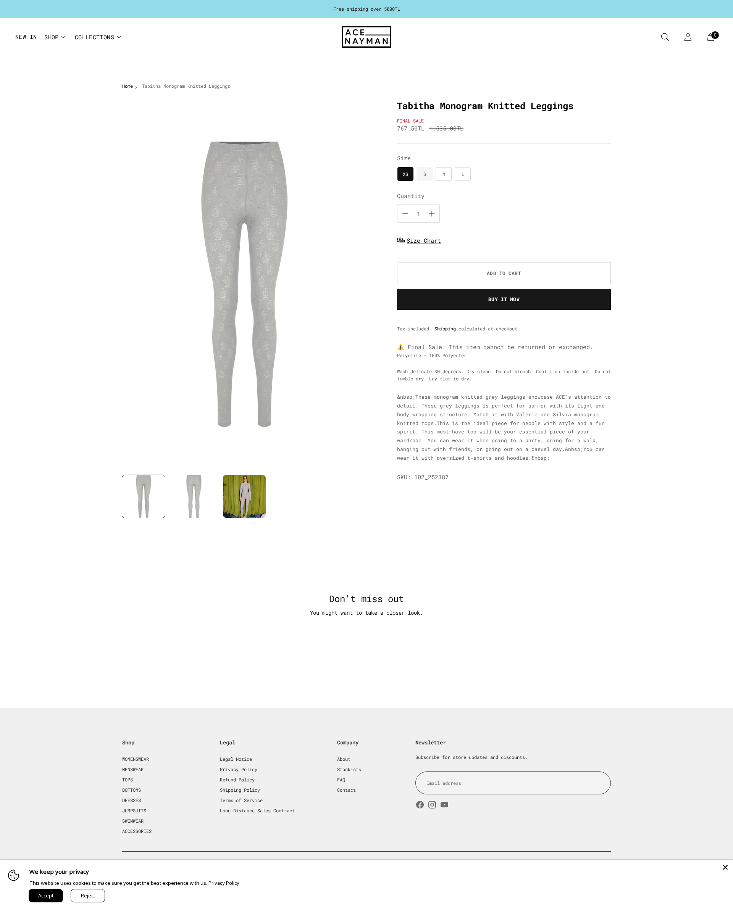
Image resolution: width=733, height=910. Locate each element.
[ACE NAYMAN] (366, 37)
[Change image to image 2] (194, 496)
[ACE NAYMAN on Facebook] (420, 805)
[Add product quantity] (431, 214)
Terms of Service (241, 800)
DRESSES (131, 800)
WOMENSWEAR (135, 759)
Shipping (445, 328)
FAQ (341, 779)
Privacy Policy (238, 769)
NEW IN (26, 36)
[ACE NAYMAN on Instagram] (432, 805)
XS (405, 174)
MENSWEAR (133, 769)
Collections (94, 37)
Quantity (411, 195)
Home (127, 86)
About (343, 759)
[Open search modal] (665, 37)
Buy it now (503, 298)
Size (404, 157)
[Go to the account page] (688, 37)
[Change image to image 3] (244, 496)
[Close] (725, 867)
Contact (346, 790)
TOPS (127, 779)
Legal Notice (236, 759)
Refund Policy (237, 779)
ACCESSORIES (137, 831)
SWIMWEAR (133, 821)
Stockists (349, 769)
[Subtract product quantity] (405, 214)
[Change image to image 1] (143, 496)
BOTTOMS (131, 790)
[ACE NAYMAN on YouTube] (444, 805)
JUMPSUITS (134, 810)
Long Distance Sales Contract (257, 810)
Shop (51, 37)
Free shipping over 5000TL (366, 9)
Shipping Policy (240, 790)
